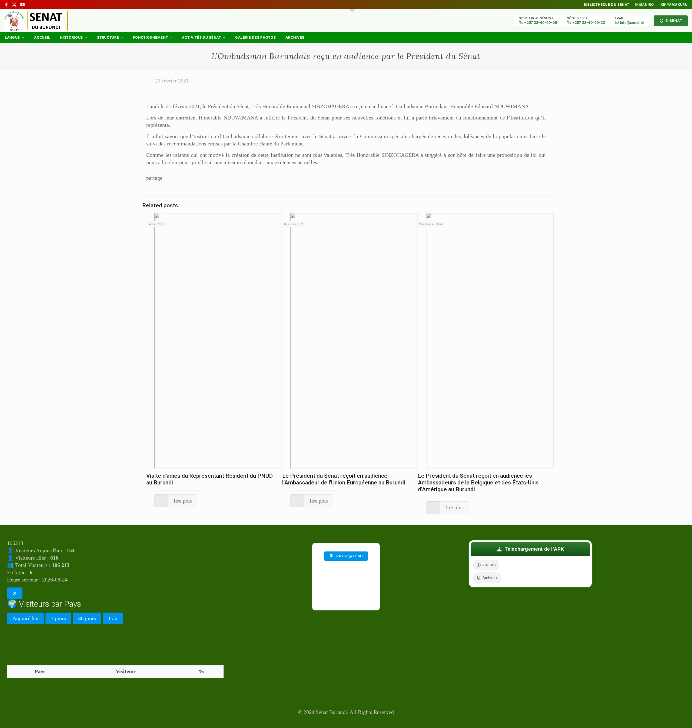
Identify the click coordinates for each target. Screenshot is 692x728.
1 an (112, 618)
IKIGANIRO (644, 4)
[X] (14, 4)
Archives (294, 37)
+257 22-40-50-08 (540, 22)
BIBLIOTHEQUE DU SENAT (606, 4)
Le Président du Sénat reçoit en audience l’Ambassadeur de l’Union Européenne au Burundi (343, 479)
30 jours (87, 618)
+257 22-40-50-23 (588, 22)
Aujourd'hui (25, 618)
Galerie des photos (255, 37)
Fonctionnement (150, 37)
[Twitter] (346, 720)
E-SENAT (674, 20)
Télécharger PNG (349, 556)
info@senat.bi (632, 22)
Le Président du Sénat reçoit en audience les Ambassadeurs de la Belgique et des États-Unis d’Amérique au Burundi (478, 483)
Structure (108, 37)
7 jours (58, 618)
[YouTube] (22, 4)
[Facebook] (6, 4)
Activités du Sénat (201, 37)
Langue (12, 37)
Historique (71, 37)
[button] (530, 549)
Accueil (42, 37)
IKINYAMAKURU (674, 4)
